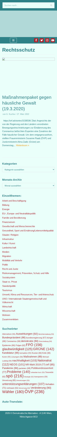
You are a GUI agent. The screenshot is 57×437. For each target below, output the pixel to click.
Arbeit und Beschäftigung (14, 200)
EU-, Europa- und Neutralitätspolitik (19, 213)
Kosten (37, 353)
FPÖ (34, 345)
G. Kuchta (10, 114)
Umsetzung (9, 380)
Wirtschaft (7, 306)
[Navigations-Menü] (13, 40)
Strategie (29, 377)
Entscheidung (45, 341)
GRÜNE (43, 349)
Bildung (5, 205)
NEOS (17, 364)
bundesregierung (36, 337)
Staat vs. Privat (9, 281)
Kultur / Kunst (8, 243)
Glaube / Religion (10, 235)
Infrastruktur (8, 239)
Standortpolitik (9, 286)
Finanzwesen (8, 222)
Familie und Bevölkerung (14, 218)
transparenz (41, 377)
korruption (25, 353)
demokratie (29, 341)
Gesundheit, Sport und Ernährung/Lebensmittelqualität (27, 230)
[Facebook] (36, 40)
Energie (6, 209)
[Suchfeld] (51, 5)
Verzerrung (24, 388)
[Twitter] (42, 40)
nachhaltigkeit (24, 360)
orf (50, 364)
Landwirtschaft (9, 247)
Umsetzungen (23, 380)
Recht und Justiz (10, 269)
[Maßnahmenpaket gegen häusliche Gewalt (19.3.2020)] (28, 60)
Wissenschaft (8, 311)
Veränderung (41, 387)
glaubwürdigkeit (17, 349)
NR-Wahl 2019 (35, 364)
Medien (5, 252)
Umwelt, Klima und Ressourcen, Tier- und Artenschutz (28, 294)
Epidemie (8, 345)
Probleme (18, 372)
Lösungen (17, 357)
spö (15, 376)
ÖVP (34, 391)
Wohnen (6, 315)
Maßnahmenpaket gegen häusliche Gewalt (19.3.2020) (26, 103)
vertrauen (12, 388)
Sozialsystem (8, 277)
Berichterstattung (46, 334)
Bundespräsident (14, 337)
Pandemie (10, 368)
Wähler (13, 392)
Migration (6, 256)
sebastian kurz (38, 372)
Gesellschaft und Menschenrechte (18, 226)
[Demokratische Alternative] (11, 24)
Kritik (46, 353)
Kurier (6, 357)
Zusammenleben (10, 319)
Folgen (20, 345)
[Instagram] (47, 40)
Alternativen (8, 334)
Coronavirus (13, 341)
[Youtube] (53, 40)
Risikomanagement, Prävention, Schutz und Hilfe (25, 273)
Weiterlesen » (22, 145)
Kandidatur (10, 352)
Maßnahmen (33, 356)
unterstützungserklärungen (23, 384)
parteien (25, 368)
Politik (5, 264)
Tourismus (7, 290)
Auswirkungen (27, 333)
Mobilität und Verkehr (12, 260)
